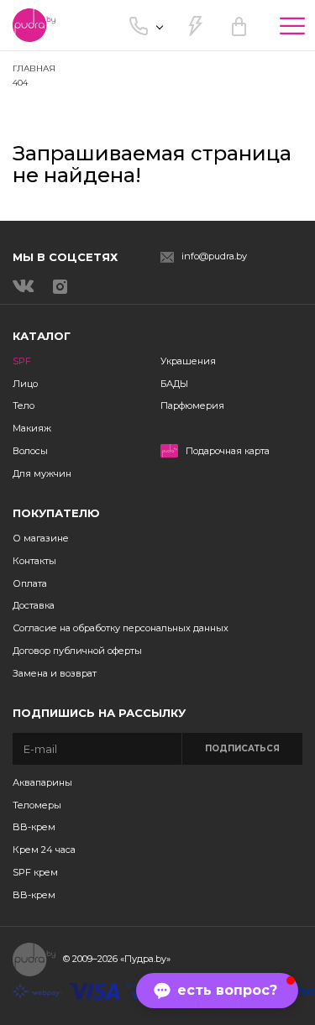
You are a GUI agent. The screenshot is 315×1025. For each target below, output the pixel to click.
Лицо (25, 384)
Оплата (30, 583)
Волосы (30, 451)
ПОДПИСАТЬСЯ (242, 748)
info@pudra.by (214, 256)
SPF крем (35, 872)
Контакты (34, 561)
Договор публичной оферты (77, 650)
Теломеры (37, 805)
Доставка (34, 605)
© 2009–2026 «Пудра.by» (117, 959)
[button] (217, 990)
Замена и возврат (55, 673)
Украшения (188, 361)
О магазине (41, 538)
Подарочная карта (228, 451)
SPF (22, 361)
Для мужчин (42, 473)
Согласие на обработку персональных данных (120, 628)
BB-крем (34, 827)
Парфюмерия (192, 405)
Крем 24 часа (44, 849)
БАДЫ (174, 384)
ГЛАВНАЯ (34, 68)
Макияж (32, 428)
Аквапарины (42, 782)
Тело (23, 405)
